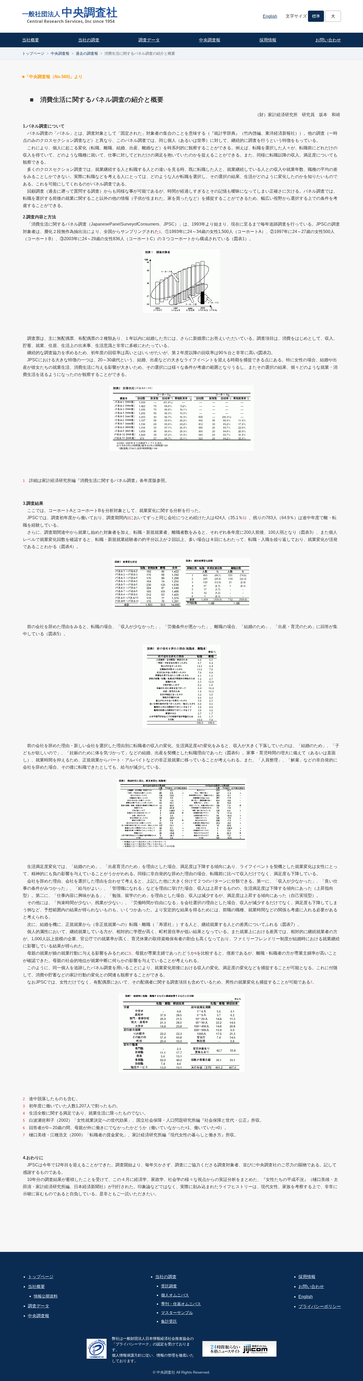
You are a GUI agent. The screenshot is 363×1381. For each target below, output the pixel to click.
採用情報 (267, 40)
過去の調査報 (87, 53)
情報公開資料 (46, 1296)
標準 (316, 16)
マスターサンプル (177, 1312)
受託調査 (169, 1286)
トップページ (33, 53)
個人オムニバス (175, 1295)
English (270, 16)
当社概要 (30, 40)
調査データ (149, 40)
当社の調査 (88, 40)
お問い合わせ (328, 40)
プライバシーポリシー (319, 1306)
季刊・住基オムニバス (181, 1304)
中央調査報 (209, 40)
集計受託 (169, 1321)
